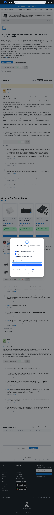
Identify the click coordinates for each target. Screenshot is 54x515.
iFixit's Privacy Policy (30, 269)
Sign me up (27, 265)
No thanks (27, 273)
